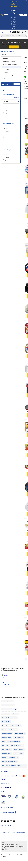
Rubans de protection (7, 733)
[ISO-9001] (3, 797)
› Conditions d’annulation (21, 832)
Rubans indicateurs (18, 753)
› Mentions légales (5, 829)
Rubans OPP (6, 72)
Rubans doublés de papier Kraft (11, 75)
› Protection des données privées (8, 832)
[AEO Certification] (16, 797)
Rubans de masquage (20, 733)
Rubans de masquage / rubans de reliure (11, 725)
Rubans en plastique (18, 737)
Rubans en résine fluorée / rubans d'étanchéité (12, 745)
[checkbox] (11, 91)
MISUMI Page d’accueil (6, 50)
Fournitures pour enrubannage (8, 53)
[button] (23, 15)
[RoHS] (23, 797)
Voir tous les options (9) (8, 94)
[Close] (25, 40)
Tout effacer (16, 84)
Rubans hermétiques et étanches (9, 761)
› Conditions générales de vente (16, 829)
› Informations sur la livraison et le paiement (10, 837)
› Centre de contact (5, 835)
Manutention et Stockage (6, 51)
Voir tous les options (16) (8, 123)
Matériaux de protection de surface (10, 757)
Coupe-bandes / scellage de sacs (9, 729)
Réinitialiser (16, 97)
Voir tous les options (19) (8, 150)
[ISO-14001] (10, 797)
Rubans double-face (6, 737)
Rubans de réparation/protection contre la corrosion (11, 766)
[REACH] (3, 802)
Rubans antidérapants (19, 749)
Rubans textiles (20, 53)
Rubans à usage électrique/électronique (11, 741)
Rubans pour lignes (6, 753)
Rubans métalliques (6, 749)
